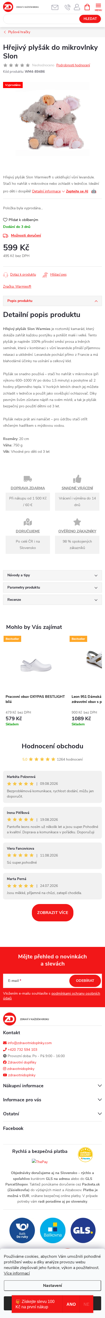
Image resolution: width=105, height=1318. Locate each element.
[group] (36, 684)
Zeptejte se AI (81, 191)
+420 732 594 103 (22, 1049)
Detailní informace (46, 191)
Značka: (17, 286)
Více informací (17, 1273)
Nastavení (52, 1285)
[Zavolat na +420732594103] (67, 7)
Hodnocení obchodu (52, 746)
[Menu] (98, 7)
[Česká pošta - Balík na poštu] (22, 1230)
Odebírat (85, 980)
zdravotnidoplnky (20, 1068)
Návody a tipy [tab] (18, 575)
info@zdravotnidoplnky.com (29, 1043)
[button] (36, 720)
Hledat (90, 19)
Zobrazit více (52, 913)
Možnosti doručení (26, 235)
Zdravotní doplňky (21, 1062)
